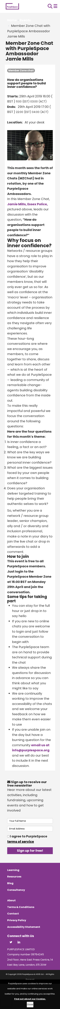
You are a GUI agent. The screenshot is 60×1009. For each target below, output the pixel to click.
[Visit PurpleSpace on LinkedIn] (19, 942)
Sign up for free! (30, 850)
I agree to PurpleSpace (27, 839)
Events (25, 20)
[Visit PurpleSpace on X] (11, 942)
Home (12, 20)
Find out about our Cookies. (30, 998)
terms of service (20, 841)
